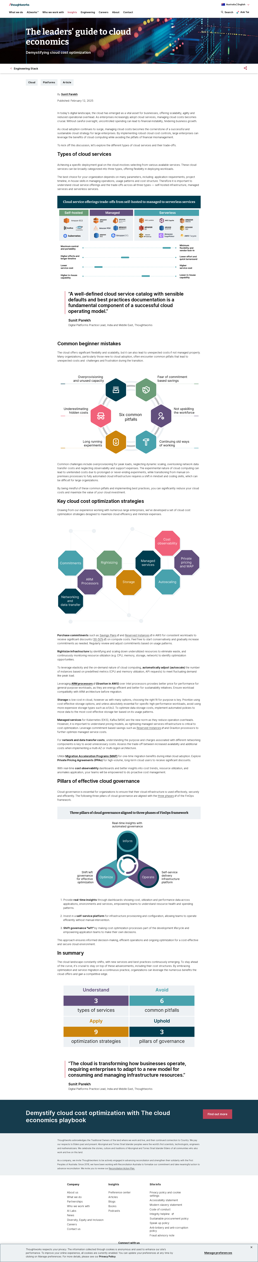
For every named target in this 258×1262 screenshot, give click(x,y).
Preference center (119, 1192)
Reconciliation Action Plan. (122, 1168)
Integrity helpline (160, 1213)
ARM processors (82, 683)
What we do (74, 1197)
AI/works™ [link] (33, 12)
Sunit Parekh (69, 94)
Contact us (73, 1229)
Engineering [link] (88, 12)
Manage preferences (218, 1252)
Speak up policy (159, 1223)
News (70, 1215)
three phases (166, 795)
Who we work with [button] (53, 12)
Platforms (49, 82)
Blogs (111, 1201)
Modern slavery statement (166, 1204)
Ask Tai (244, 12)
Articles (113, 1197)
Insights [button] (72, 12)
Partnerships (75, 1201)
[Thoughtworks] (19, 3)
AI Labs (71, 1210)
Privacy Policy (107, 1256)
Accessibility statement (164, 1200)
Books (112, 1206)
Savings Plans (108, 635)
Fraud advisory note (162, 1235)
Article (67, 82)
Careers (72, 1224)
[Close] (251, 1247)
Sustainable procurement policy (169, 1218)
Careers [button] (103, 12)
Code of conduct (160, 1209)
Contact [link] (128, 12)
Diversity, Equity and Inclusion (85, 1219)
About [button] (115, 12)
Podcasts (114, 1210)
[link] (217, 1114)
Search (229, 12)
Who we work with (78, 1206)
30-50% (98, 639)
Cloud (31, 82)
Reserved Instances (137, 635)
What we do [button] (16, 12)
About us (72, 1192)
